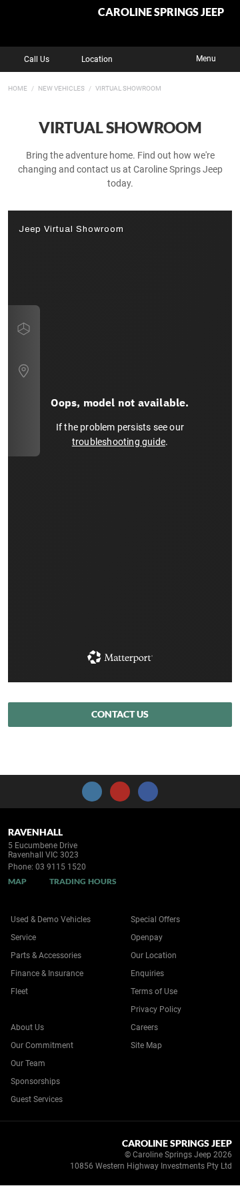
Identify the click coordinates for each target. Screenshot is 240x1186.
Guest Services (37, 1099)
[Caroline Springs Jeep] (43, 23)
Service (23, 937)
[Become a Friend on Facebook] (148, 792)
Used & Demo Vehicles (51, 919)
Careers (144, 1027)
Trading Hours (83, 881)
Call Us (36, 59)
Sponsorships (35, 1081)
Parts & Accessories (46, 955)
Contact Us (120, 714)
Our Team (28, 1063)
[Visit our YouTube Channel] (120, 792)
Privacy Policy (156, 1009)
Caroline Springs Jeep (161, 12)
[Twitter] (18, 86)
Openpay (147, 937)
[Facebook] (5, 86)
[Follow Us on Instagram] (92, 792)
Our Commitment (42, 1045)
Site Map (146, 1045)
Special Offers (155, 919)
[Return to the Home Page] (32, 1157)
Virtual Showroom (128, 88)
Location (97, 59)
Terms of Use (154, 991)
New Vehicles (61, 88)
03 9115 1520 (60, 867)
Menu (206, 58)
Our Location (154, 955)
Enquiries (147, 973)
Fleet (19, 991)
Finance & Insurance (47, 973)
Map (17, 881)
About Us (27, 1027)
